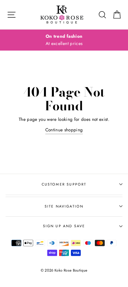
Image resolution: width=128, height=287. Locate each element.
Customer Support (64, 184)
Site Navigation (64, 206)
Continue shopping (64, 129)
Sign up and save (64, 226)
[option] (64, 40)
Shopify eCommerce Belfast (64, 281)
